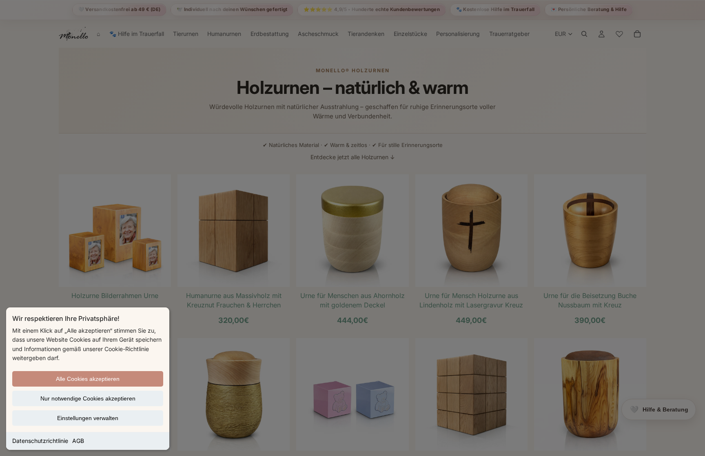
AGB (78, 440)
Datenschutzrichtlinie (40, 440)
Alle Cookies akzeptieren (88, 379)
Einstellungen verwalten (87, 418)
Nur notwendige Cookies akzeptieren (87, 398)
